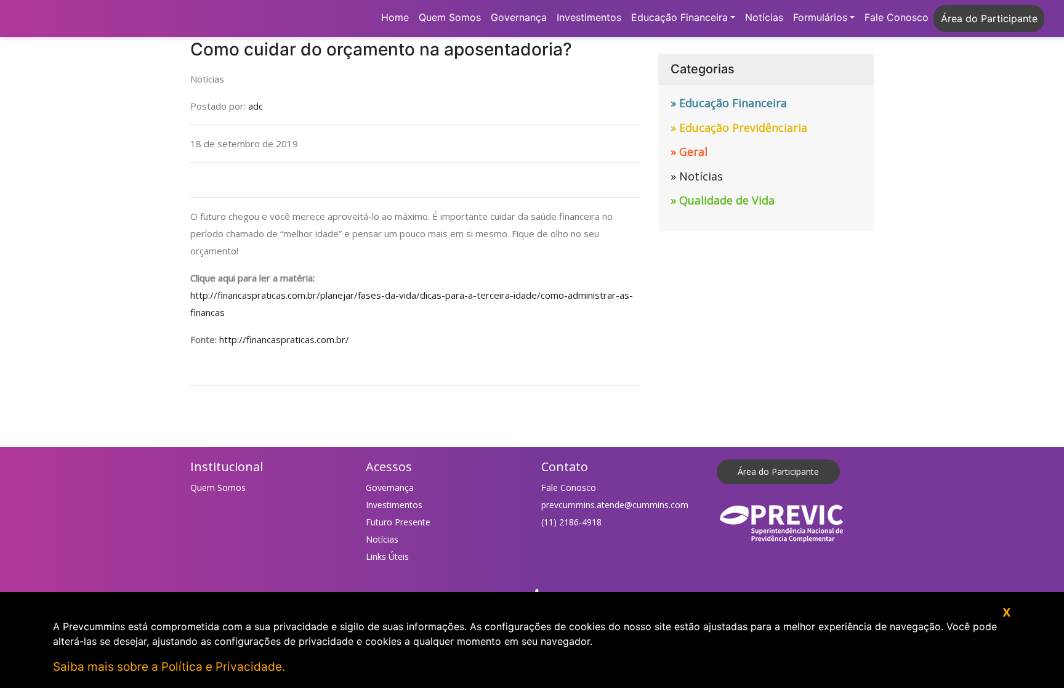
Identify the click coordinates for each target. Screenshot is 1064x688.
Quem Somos (450, 17)
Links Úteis (387, 556)
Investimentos (589, 17)
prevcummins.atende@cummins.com (614, 505)
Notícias (764, 17)
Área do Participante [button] (989, 18)
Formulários (820, 17)
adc (255, 106)
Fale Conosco (896, 17)
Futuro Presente (398, 522)
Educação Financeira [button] (679, 17)
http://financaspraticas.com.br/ (284, 339)
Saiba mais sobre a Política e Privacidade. (169, 667)
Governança (519, 17)
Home (395, 17)
